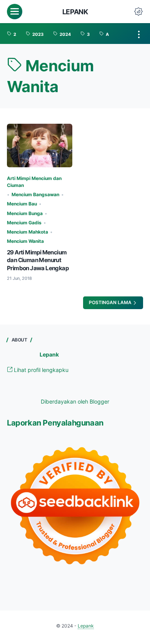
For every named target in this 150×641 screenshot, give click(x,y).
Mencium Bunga (25, 213)
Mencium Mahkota (27, 232)
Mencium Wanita (25, 241)
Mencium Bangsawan (35, 194)
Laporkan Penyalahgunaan (55, 422)
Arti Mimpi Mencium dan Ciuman (34, 181)
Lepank (75, 11)
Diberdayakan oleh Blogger (75, 401)
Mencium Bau (22, 204)
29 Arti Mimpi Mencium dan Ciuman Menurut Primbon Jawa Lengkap (37, 260)
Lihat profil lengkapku (40, 370)
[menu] (14, 11)
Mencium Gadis (24, 222)
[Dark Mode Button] (138, 11)
